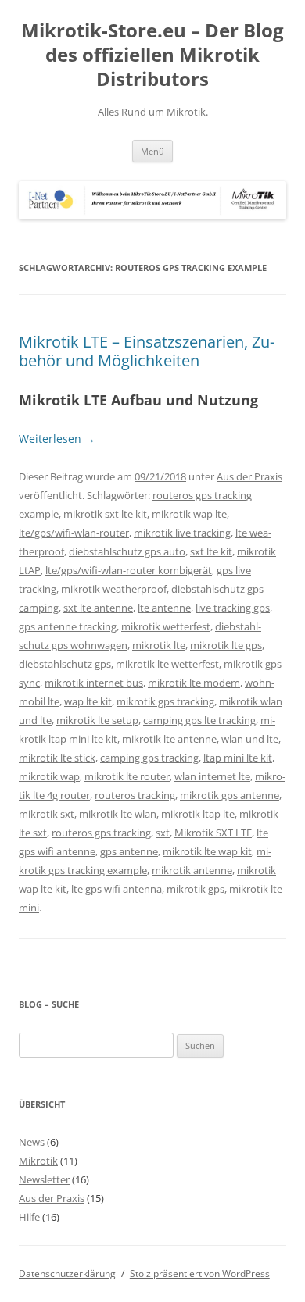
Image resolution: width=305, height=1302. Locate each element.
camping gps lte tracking (199, 720)
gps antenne (129, 851)
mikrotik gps (195, 889)
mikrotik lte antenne (169, 739)
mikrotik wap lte (189, 514)
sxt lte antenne (98, 608)
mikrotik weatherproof (114, 589)
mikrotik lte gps (226, 645)
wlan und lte (249, 739)
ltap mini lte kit (237, 758)
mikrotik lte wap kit (207, 851)
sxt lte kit (211, 551)
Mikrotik (38, 1161)
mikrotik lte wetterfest (167, 664)
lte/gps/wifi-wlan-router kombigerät (128, 570)
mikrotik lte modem (194, 683)
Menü (152, 151)
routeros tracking (135, 795)
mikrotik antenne (192, 870)
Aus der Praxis (249, 476)
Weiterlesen (57, 438)
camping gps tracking (149, 758)
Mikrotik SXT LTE (213, 833)
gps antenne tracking (68, 626)
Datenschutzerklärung (67, 1273)
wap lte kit (88, 701)
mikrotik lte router (127, 776)
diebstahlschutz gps (65, 664)
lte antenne (164, 608)
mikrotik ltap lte (198, 814)
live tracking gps (233, 608)
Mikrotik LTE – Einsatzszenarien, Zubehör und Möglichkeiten (146, 351)
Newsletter (44, 1179)
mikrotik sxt (46, 814)
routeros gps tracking (101, 833)
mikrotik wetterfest (165, 626)
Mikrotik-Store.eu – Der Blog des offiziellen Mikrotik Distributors (152, 55)
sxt (163, 833)
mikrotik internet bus (94, 683)
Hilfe (29, 1217)
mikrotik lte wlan (117, 814)
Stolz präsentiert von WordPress (200, 1273)
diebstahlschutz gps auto (127, 551)
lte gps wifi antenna (116, 889)
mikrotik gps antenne (229, 795)
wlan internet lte (212, 776)
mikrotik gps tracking (165, 701)
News (32, 1142)
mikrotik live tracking (182, 533)
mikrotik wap (49, 776)
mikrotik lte (158, 645)
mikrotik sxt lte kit (105, 514)
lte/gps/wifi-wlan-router (74, 533)
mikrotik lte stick (57, 758)
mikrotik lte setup (97, 720)
